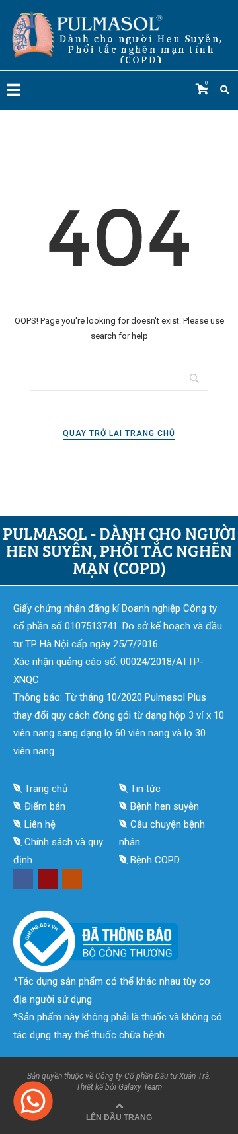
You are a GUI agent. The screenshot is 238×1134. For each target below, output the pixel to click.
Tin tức (145, 789)
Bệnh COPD (155, 860)
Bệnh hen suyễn (164, 806)
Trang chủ (45, 789)
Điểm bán (44, 806)
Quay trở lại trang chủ (119, 433)
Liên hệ (40, 824)
